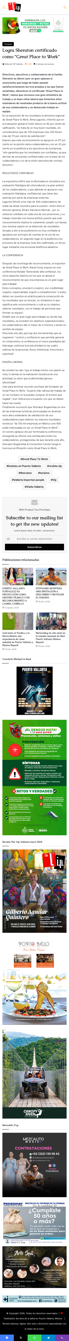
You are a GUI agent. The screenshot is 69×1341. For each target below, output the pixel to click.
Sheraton (26, 472)
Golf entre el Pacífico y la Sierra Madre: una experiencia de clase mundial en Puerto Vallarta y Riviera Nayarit (17, 639)
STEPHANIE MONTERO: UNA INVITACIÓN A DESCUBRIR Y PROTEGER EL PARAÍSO (50, 593)
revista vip (55, 466)
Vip (54, 479)
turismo (45, 472)
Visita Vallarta (34, 486)
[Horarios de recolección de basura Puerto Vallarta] (34, 25)
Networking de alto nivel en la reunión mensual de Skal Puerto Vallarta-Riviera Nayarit (50, 638)
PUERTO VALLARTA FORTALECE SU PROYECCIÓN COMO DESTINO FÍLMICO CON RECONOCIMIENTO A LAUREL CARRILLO (16, 596)
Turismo (8, 44)
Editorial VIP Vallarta (14, 64)
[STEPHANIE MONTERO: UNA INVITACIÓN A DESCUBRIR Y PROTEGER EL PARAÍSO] (51, 576)
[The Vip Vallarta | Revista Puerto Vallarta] (14, 7)
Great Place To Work (35, 459)
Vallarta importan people (28, 479)
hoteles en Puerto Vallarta (24, 466)
